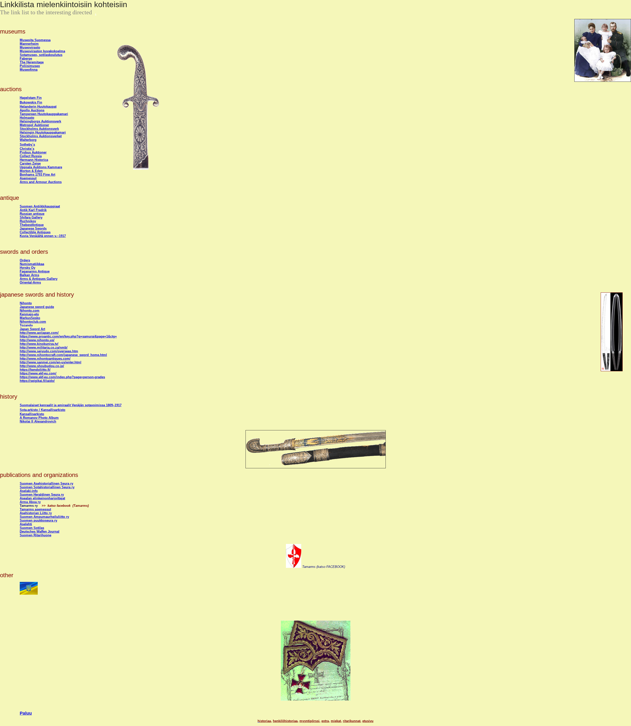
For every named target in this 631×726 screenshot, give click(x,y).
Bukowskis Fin (31, 102)
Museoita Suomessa (35, 40)
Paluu (26, 713)
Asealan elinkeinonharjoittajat (42, 498)
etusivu (367, 721)
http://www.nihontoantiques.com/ (45, 358)
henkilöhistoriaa (285, 721)
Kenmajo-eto (29, 314)
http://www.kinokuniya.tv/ (39, 344)
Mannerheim (29, 44)
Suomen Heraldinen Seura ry (42, 494)
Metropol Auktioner (34, 125)
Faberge (26, 58)
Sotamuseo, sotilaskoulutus (41, 55)
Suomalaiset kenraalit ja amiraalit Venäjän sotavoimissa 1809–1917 (71, 405)
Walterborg (28, 140)
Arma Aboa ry (30, 502)
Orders (25, 260)
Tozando (26, 325)
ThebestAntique (32, 225)
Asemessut (28, 178)
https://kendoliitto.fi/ (35, 369)
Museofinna (28, 69)
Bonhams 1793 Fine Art (37, 174)
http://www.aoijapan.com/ (39, 333)
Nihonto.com (29, 310)
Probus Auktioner (33, 152)
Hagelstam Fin (31, 98)
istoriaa (265, 721)
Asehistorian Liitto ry (36, 513)
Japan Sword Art (32, 329)
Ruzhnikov (28, 221)
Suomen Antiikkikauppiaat (40, 206)
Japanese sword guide (37, 307)
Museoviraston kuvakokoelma (42, 51)
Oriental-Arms (30, 282)
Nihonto (26, 303)
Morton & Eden (31, 171)
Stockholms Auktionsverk (39, 129)
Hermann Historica (34, 160)
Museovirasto (30, 47)
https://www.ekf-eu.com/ (38, 373)
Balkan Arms (29, 275)
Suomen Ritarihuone (35, 535)
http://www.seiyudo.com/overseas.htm (49, 351)
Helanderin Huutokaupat (38, 106)
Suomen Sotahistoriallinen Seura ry (47, 487)
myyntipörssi (309, 721)
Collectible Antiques (35, 232)
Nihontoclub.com (33, 321)
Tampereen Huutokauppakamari (44, 114)
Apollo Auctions (32, 110)
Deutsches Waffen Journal (39, 531)
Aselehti (26, 524)
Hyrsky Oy (27, 268)
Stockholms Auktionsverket (41, 136)
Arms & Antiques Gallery (38, 279)
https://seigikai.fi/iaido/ (37, 381)
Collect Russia (31, 156)
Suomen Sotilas (32, 528)
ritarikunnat (351, 721)
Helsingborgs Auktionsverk (40, 121)
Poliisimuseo (30, 66)
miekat (336, 721)
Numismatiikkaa (32, 264)
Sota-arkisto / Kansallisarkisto (42, 410)
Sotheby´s (27, 144)
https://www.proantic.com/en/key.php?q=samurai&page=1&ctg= (68, 336)
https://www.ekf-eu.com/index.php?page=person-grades (62, 377)
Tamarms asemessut (35, 509)
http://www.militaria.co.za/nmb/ (44, 347)
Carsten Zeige (30, 163)
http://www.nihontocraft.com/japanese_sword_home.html (63, 355)
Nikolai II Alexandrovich (38, 421)
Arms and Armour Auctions (41, 182)
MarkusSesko (30, 318)
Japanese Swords (33, 228)
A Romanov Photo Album (39, 418)
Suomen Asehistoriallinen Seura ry (46, 483)
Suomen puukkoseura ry (38, 520)
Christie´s (27, 149)
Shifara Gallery (31, 217)
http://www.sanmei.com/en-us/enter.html (50, 362)
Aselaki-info (29, 491)
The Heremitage (32, 62)
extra (325, 721)
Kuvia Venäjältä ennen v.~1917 (43, 236)
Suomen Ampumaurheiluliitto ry (44, 517)
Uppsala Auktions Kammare (41, 167)
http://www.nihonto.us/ (37, 340)
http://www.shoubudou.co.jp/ (42, 366)
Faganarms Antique (35, 271)
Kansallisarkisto (32, 414)
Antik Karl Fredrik (33, 210)
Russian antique (32, 214)
